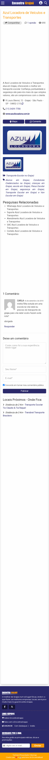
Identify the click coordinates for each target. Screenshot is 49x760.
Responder (9, 326)
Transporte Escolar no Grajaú (20, 175)
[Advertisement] (24, 54)
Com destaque (20, 726)
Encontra (23, 3)
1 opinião (31, 23)
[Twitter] (12, 707)
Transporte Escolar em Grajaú (21, 192)
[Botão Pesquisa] (46, 3)
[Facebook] (4, 707)
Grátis (32, 726)
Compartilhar (13, 23)
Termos (16, 755)
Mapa (14, 121)
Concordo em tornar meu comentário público (24, 385)
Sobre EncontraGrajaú (13, 718)
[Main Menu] (2, 3)
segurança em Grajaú (32, 189)
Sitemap (33, 755)
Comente (37, 121)
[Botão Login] (40, 3)
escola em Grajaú (21, 186)
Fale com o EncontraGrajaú (16, 722)
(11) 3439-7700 (13, 109)
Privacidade (24, 755)
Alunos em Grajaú (17, 180)
